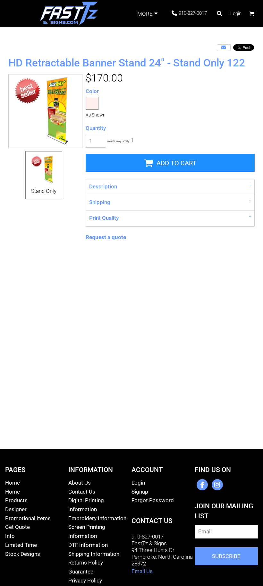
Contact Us (81, 491)
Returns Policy (85, 562)
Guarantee (80, 571)
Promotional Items (28, 518)
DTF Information (88, 545)
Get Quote (17, 527)
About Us (79, 482)
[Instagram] (217, 484)
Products (16, 500)
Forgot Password (153, 500)
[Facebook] (202, 484)
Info (10, 536)
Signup (140, 491)
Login (236, 13)
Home (12, 482)
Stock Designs (22, 554)
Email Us (142, 571)
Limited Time (21, 545)
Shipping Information (93, 554)
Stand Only (43, 191)
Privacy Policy (85, 580)
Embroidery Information (97, 518)
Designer (16, 509)
